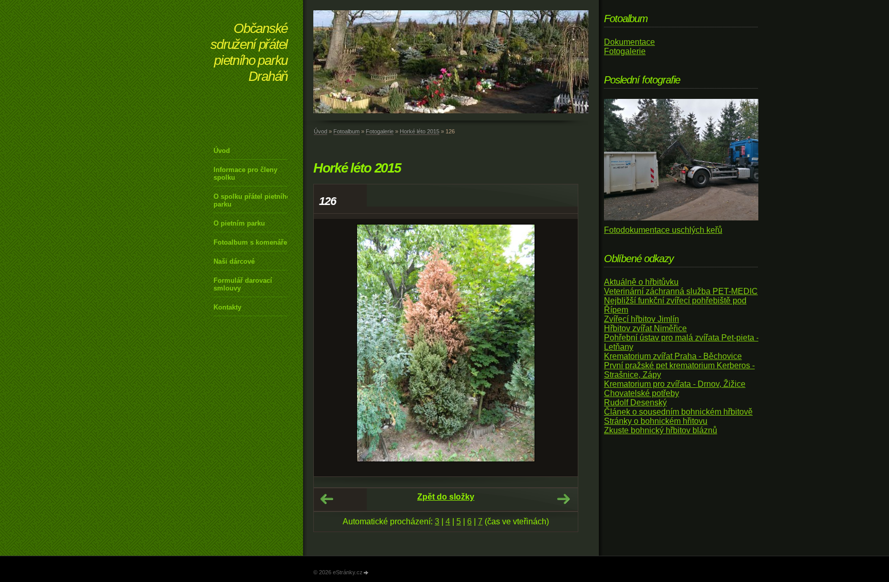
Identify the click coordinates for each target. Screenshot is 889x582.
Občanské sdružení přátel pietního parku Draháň (249, 52)
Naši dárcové (234, 261)
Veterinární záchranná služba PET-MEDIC (681, 291)
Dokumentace (629, 42)
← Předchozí (326, 499)
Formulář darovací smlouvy (243, 284)
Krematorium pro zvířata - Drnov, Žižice (674, 384)
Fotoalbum (346, 131)
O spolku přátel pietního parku (252, 200)
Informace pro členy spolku (245, 173)
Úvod (222, 151)
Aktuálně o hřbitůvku (641, 282)
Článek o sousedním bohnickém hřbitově (678, 411)
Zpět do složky (445, 496)
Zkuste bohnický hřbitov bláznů (660, 430)
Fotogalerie (380, 131)
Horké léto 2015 (419, 131)
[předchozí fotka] (330, 347)
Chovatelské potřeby (641, 393)
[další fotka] (561, 347)
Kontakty (227, 307)
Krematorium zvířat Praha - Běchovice (673, 356)
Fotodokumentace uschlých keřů (663, 230)
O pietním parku (239, 223)
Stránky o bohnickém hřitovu (655, 421)
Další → (563, 499)
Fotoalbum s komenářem (253, 242)
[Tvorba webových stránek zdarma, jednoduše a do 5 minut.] (366, 573)
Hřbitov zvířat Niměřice (645, 328)
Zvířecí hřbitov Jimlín (641, 319)
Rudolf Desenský (635, 402)
